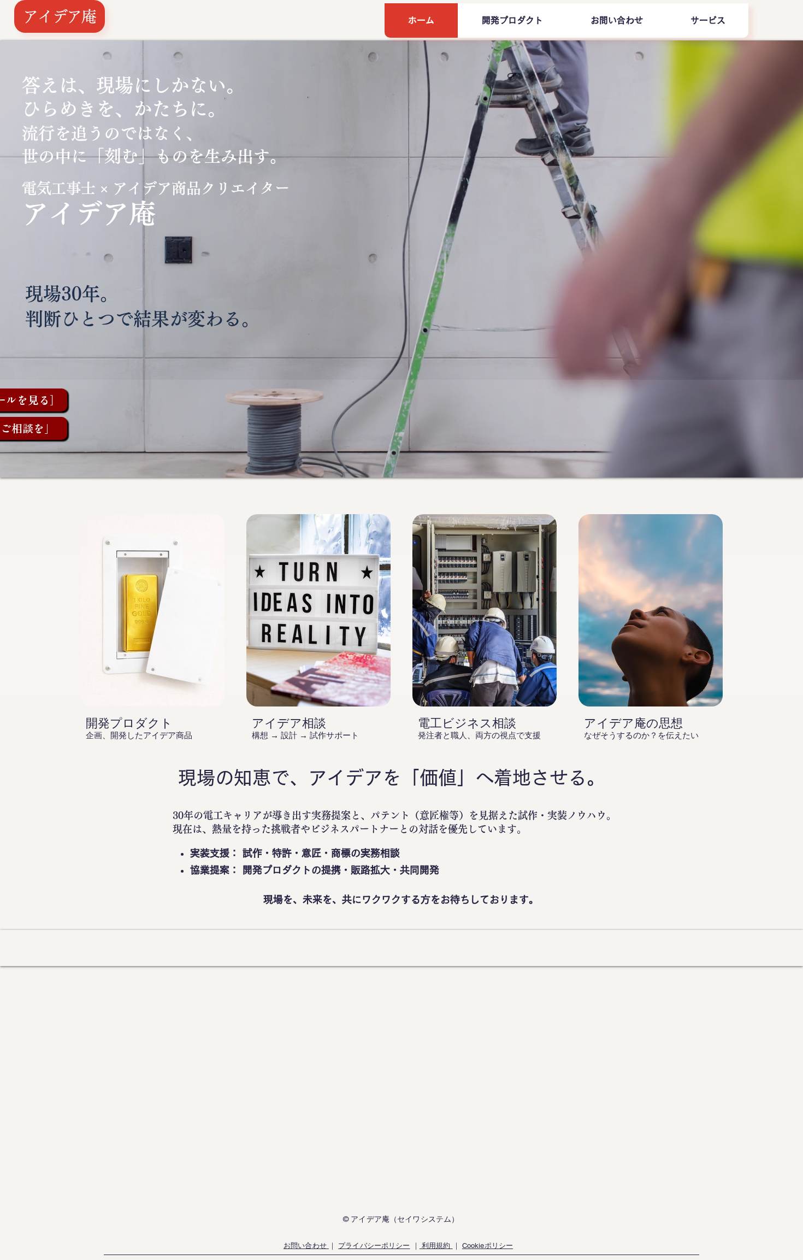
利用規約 (436, 1245)
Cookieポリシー (487, 1245)
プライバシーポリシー (374, 1245)
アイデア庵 (59, 16)
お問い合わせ (306, 1245)
